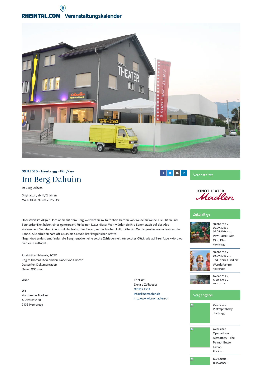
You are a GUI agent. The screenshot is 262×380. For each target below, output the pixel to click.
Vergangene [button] (203, 295)
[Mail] (177, 173)
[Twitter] (170, 173)
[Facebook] (163, 173)
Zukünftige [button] (201, 214)
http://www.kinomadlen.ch (151, 298)
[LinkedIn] (184, 173)
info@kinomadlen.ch (147, 294)
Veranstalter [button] (203, 175)
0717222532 (142, 289)
